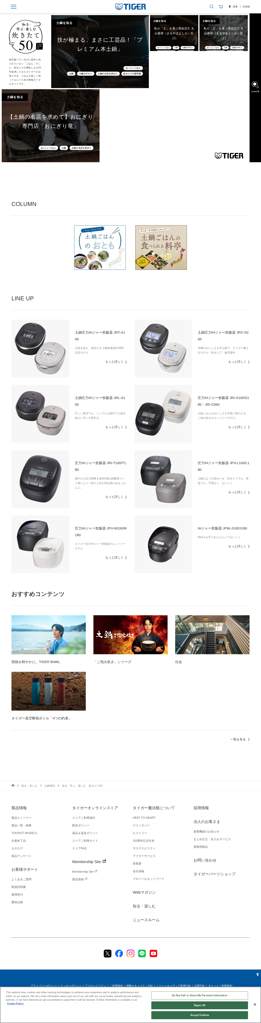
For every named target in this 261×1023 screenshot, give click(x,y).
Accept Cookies (199, 1015)
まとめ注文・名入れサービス (212, 839)
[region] (130, 1005)
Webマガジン (144, 892)
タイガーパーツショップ (215, 874)
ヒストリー (140, 833)
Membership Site (87, 862)
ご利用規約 (116, 985)
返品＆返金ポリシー (85, 833)
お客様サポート (24, 869)
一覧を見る (238, 739)
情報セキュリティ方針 (139, 985)
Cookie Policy (15, 1003)
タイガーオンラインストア (95, 808)
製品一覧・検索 (21, 825)
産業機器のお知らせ (206, 831)
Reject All (199, 1005)
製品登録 (78, 879)
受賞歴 (137, 863)
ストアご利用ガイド (85, 840)
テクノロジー (141, 825)
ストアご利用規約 (83, 817)
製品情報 (19, 808)
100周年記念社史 (144, 840)
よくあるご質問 (21, 879)
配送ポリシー (80, 825)
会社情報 (138, 871)
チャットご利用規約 (220, 985)
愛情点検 (17, 902)
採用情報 (201, 808)
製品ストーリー (21, 817)
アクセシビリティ (95, 985)
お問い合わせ (205, 860)
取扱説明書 (18, 886)
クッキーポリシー (71, 985)
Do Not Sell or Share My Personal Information (199, 995)
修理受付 (17, 894)
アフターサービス (144, 856)
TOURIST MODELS (24, 833)
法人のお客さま (207, 822)
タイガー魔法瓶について (154, 808)
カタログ (17, 848)
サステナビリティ (144, 848)
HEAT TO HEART (144, 817)
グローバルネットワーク (148, 878)
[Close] (255, 1004)
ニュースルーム (146, 920)
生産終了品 (18, 840)
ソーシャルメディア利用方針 (173, 985)
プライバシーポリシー (43, 985)
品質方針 (199, 985)
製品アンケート (21, 856)
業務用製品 (201, 846)
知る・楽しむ (144, 906)
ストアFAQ (79, 848)
